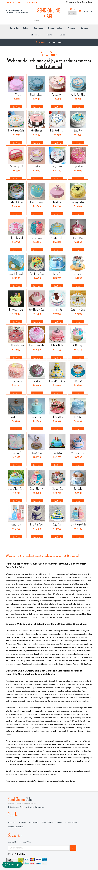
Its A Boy (78, 417)
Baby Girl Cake (57, 345)
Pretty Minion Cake (57, 381)
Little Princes (16, 381)
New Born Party (36, 524)
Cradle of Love (36, 417)
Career (59, 822)
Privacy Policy (47, 822)
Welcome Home (77, 453)
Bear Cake (57, 202)
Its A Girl (36, 381)
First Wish (57, 453)
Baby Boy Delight (57, 130)
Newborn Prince (36, 202)
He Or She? (16, 453)
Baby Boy (78, 130)
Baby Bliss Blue (16, 417)
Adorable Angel (37, 130)
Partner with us (71, 822)
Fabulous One (57, 95)
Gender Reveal (36, 238)
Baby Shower (57, 166)
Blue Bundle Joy (36, 95)
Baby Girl (36, 166)
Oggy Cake (57, 524)
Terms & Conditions (16, 827)
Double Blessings (37, 489)
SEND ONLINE (50, 15)
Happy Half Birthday (16, 274)
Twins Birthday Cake (78, 524)
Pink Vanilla (16, 95)
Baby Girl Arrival (16, 238)
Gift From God (57, 489)
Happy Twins (16, 524)
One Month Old (78, 381)
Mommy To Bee (77, 202)
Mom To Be (57, 309)
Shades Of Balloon (16, 202)
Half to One (57, 274)
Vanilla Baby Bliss (78, 95)
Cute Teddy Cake (78, 309)
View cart (72, 13)
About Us (11, 822)
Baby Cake (78, 489)
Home (41, 42)
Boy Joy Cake (77, 274)
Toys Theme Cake (37, 274)
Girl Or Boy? (78, 345)
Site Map (22, 822)
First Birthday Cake (16, 130)
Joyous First (78, 166)
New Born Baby (57, 238)
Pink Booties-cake (36, 345)
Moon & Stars (36, 453)
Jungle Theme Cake (16, 489)
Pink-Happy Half (16, 166)
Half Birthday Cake (16, 345)
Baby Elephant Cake (37, 309)
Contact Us (33, 822)
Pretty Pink (78, 238)
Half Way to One (16, 309)
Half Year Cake (57, 417)
